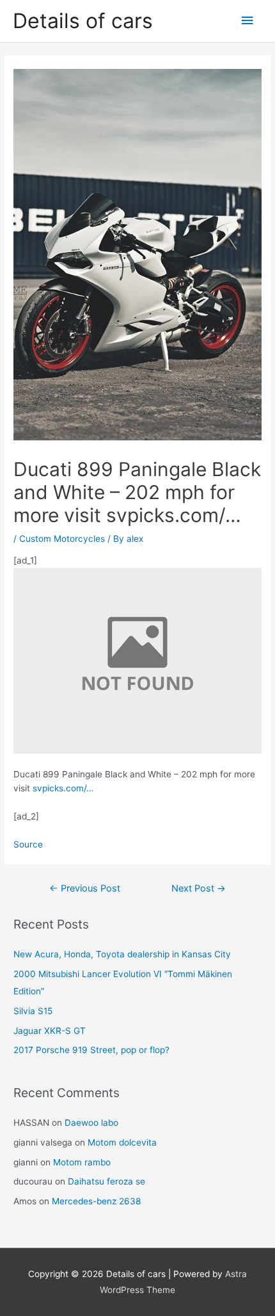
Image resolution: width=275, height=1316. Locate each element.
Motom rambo (82, 1162)
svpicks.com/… (63, 788)
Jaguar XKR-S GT (49, 1031)
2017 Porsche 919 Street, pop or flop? (91, 1050)
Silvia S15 (32, 1011)
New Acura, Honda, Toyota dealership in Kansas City (122, 954)
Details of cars (83, 20)
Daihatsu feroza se (106, 1181)
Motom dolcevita (122, 1142)
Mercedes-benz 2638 (96, 1201)
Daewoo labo (91, 1123)
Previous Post (84, 888)
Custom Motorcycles (62, 539)
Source (28, 844)
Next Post (198, 888)
